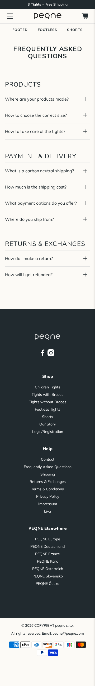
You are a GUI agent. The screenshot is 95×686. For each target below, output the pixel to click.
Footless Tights (47, 409)
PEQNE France (47, 554)
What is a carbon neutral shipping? (39, 170)
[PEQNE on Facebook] (42, 354)
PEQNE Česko (47, 583)
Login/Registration (47, 431)
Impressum (47, 503)
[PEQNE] (47, 16)
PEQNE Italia (47, 561)
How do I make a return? (29, 258)
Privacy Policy (47, 496)
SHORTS (75, 30)
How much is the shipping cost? (35, 187)
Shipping (47, 474)
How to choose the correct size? (36, 115)
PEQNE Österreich (47, 568)
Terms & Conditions (47, 489)
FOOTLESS (47, 30)
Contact (47, 459)
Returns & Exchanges (48, 481)
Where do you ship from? (29, 219)
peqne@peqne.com (68, 633)
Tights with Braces (47, 394)
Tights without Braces (47, 402)
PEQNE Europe (47, 539)
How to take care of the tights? (35, 131)
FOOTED (20, 30)
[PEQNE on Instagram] (51, 354)
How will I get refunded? (29, 274)
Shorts (47, 416)
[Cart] (85, 16)
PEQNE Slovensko (47, 576)
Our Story (47, 424)
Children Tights (47, 387)
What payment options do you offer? (41, 203)
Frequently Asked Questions (48, 466)
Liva (47, 511)
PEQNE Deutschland (47, 546)
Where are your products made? (37, 99)
